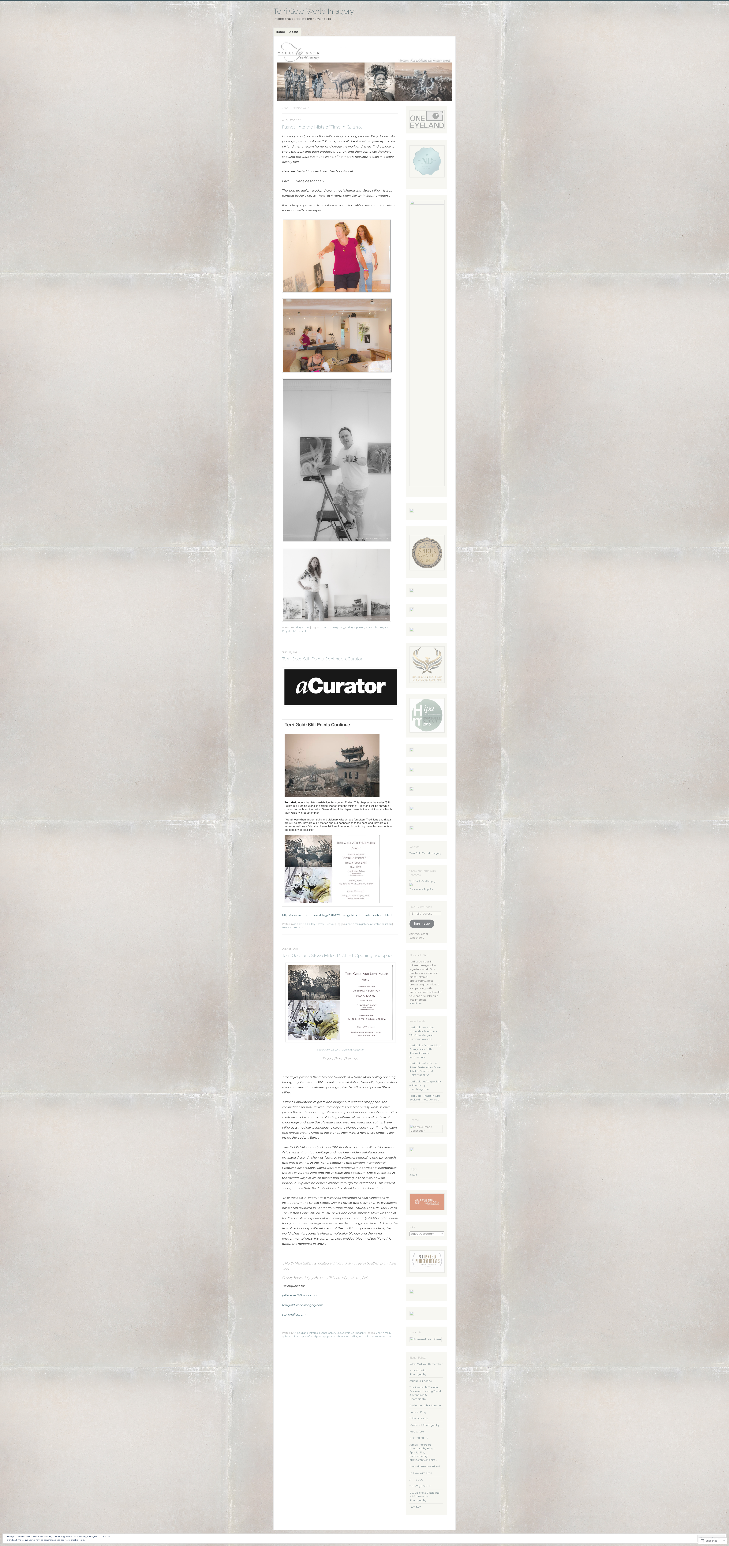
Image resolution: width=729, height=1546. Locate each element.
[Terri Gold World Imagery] (364, 70)
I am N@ (415, 1506)
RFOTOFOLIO (418, 1438)
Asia (295, 924)
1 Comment (299, 631)
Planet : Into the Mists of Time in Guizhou (322, 126)
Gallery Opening (354, 627)
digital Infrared (309, 1332)
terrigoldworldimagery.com (302, 1305)
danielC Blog (417, 1411)
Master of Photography (424, 1425)
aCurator (375, 924)
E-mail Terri (416, 1003)
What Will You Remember (426, 1363)
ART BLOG (416, 1479)
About (293, 32)
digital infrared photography (315, 1336)
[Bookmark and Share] (425, 1339)
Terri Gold (363, 1336)
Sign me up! (422, 923)
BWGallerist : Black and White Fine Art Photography (424, 1496)
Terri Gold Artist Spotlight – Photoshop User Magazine (425, 1085)
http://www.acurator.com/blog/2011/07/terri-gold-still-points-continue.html (337, 915)
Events (323, 1332)
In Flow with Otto (420, 1472)
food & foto (416, 1431)
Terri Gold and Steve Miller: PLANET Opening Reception (338, 955)
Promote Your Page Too (421, 889)
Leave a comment (292, 927)
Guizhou (330, 924)
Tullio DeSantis (418, 1418)
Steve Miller (350, 1336)
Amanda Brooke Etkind (424, 1466)
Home (280, 32)
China (302, 924)
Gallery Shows (301, 627)
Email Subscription (420, 907)
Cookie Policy (78, 1539)
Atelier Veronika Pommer (425, 1405)
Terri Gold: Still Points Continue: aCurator (322, 658)
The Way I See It (420, 1486)
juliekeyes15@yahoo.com (301, 1295)
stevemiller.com (294, 1314)
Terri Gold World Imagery (313, 11)
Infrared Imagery (354, 1332)
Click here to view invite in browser (340, 1050)
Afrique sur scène (420, 1380)
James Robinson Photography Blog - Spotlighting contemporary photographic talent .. (423, 1452)
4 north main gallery (332, 627)
